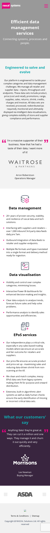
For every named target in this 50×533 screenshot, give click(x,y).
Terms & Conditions (20, 515)
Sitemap (35, 515)
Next (44, 494)
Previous (5, 494)
